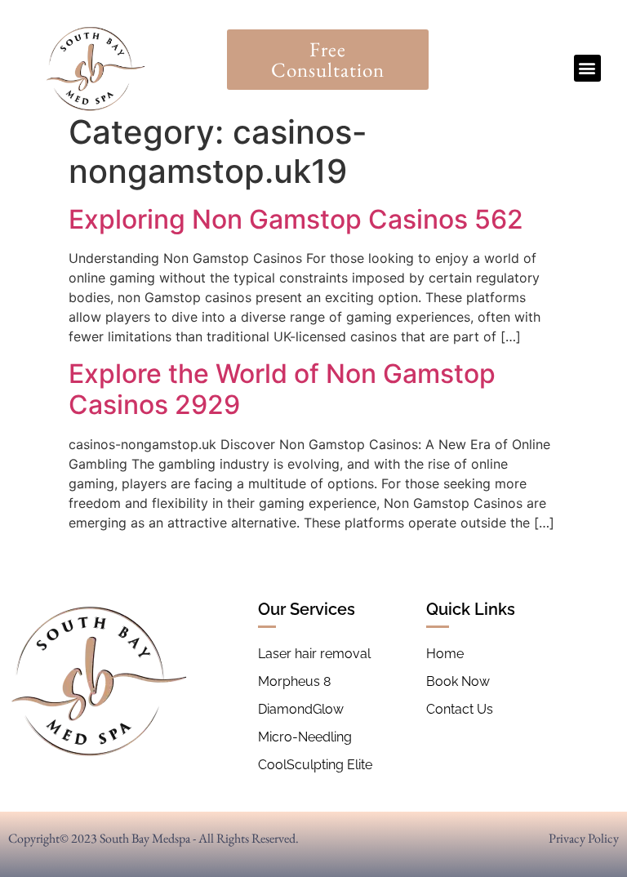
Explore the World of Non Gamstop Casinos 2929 (282, 389)
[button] (587, 68)
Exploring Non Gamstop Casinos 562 (296, 219)
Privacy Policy (584, 838)
